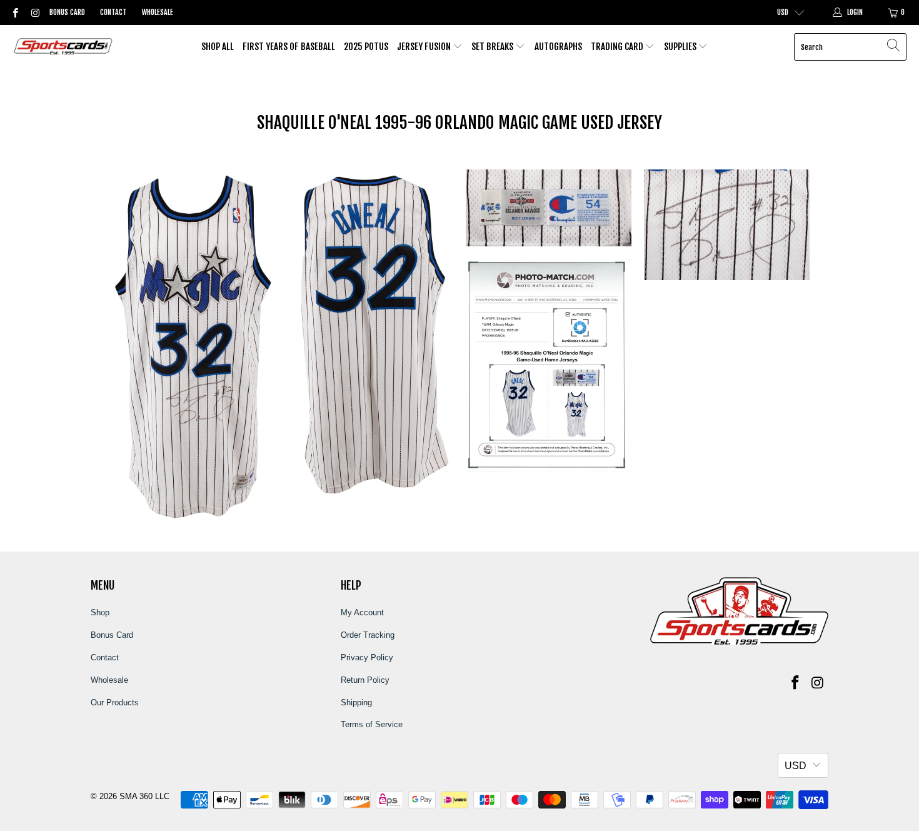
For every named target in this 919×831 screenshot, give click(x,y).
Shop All (217, 47)
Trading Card (618, 47)
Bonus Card (67, 12)
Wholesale (157, 12)
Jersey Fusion (425, 47)
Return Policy (365, 680)
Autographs (558, 47)
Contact (113, 12)
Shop (100, 612)
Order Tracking (367, 635)
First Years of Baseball (289, 47)
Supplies (681, 47)
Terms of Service (372, 724)
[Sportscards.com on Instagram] (34, 12)
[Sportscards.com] (64, 47)
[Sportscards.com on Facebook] (14, 12)
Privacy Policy (367, 657)
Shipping (356, 702)
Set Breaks (493, 47)
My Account (362, 612)
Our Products (115, 702)
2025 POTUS (366, 47)
